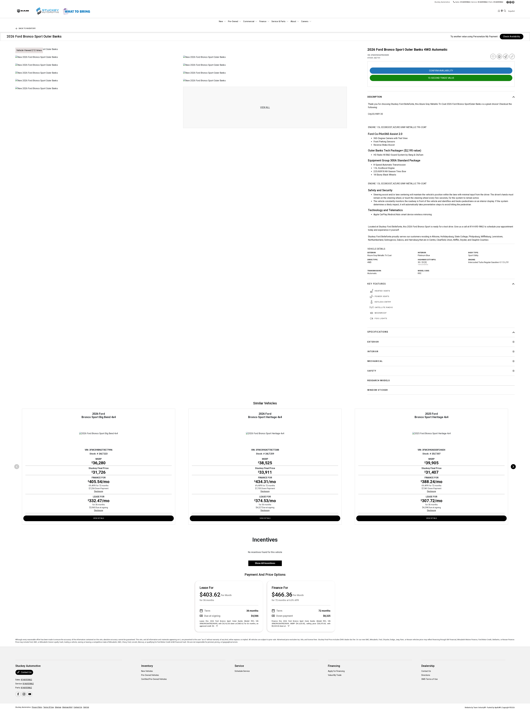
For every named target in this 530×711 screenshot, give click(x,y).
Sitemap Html (67, 707)
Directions (425, 675)
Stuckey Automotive (23, 707)
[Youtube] (513, 2)
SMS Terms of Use (429, 679)
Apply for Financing (336, 671)
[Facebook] (507, 2)
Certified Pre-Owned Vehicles (154, 679)
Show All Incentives (265, 563)
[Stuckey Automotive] (39, 11)
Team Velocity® (479, 708)
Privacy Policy (37, 707)
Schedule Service (242, 671)
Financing (334, 666)
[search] (505, 11)
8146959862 (465, 2)
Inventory (147, 666)
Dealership (427, 666)
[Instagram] (510, 2)
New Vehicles (147, 671)
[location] (502, 11)
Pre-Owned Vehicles (150, 675)
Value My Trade (334, 675)
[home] (499, 11)
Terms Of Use (48, 707)
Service (239, 666)
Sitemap (58, 707)
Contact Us (25, 672)
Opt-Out (86, 707)
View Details (98, 518)
